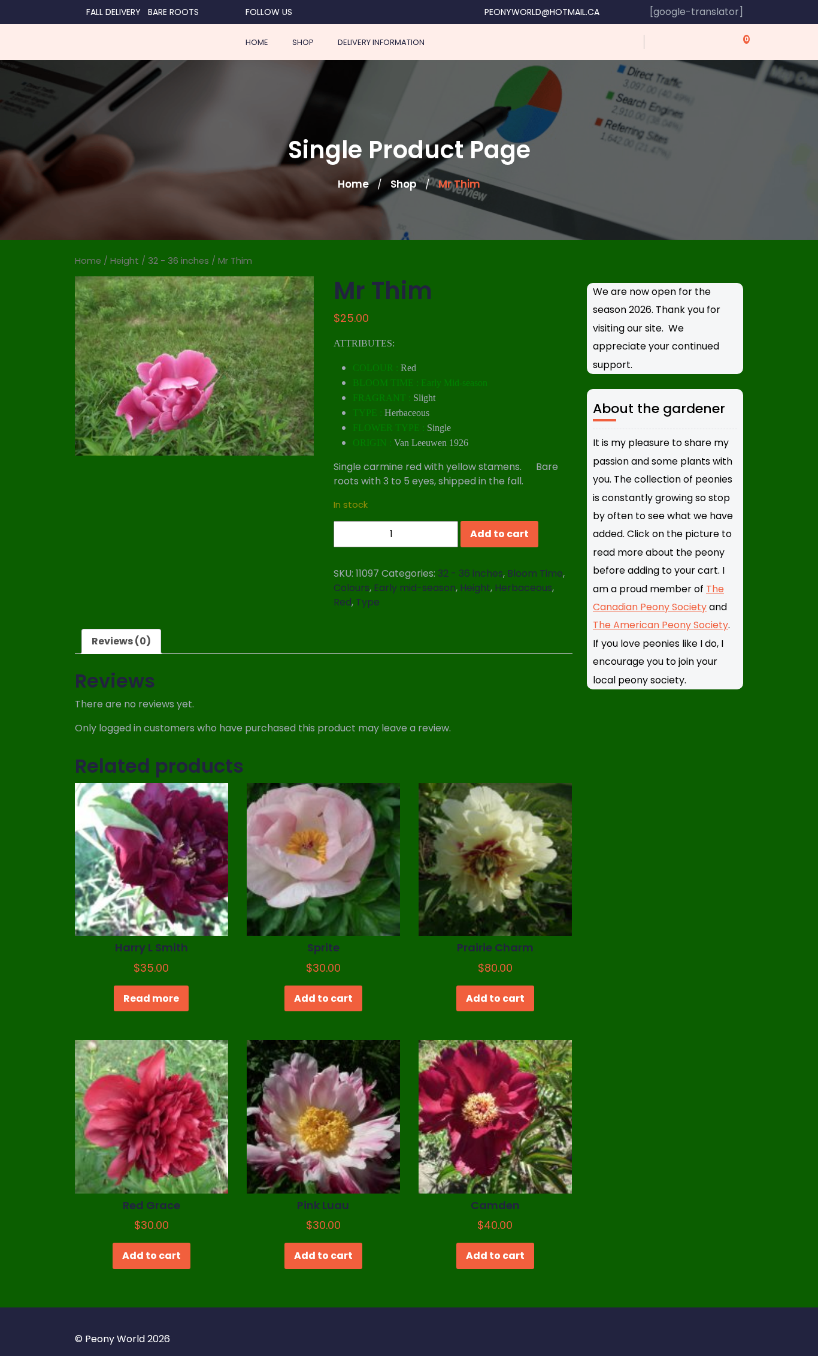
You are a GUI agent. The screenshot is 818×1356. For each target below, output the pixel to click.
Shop (303, 42)
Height (124, 261)
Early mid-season (415, 588)
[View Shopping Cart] (739, 42)
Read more (151, 998)
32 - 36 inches (178, 261)
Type (368, 602)
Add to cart (499, 534)
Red (343, 602)
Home (353, 184)
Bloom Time (535, 573)
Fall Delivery (113, 12)
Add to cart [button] (323, 998)
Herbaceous (523, 588)
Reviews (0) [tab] (121, 641)
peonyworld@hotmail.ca (541, 12)
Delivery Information (381, 42)
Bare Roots (173, 12)
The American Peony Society (660, 625)
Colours (351, 588)
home (257, 42)
